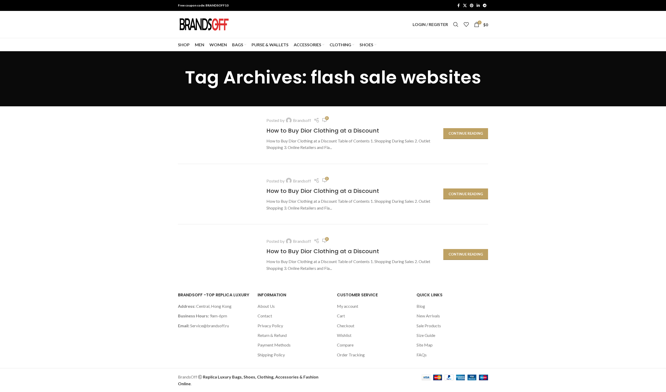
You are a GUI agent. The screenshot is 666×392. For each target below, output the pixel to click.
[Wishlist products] (466, 24)
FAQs (422, 354)
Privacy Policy (270, 325)
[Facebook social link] (458, 5)
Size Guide (426, 335)
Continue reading (466, 133)
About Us (266, 306)
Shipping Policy (271, 354)
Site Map (425, 344)
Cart (341, 315)
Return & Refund (272, 335)
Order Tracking (351, 354)
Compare (345, 344)
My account (347, 306)
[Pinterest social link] (471, 5)
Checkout (345, 325)
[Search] (456, 24)
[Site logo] (204, 23)
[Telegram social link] (484, 5)
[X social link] (465, 5)
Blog (421, 306)
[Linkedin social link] (478, 5)
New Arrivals (428, 315)
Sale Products (429, 325)
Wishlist (344, 335)
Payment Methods (274, 344)
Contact (265, 315)
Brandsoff (302, 120)
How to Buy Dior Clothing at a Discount (322, 131)
